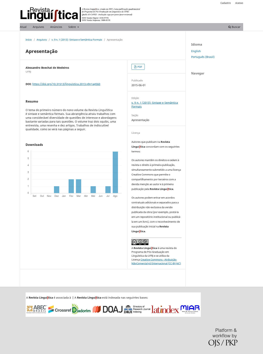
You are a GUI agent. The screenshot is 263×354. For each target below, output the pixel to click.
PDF (139, 66)
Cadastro (225, 3)
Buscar (235, 27)
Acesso (239, 3)
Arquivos (38, 27)
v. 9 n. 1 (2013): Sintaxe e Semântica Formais (77, 39)
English (196, 51)
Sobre (72, 27)
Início (29, 39)
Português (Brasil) (202, 57)
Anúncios (56, 27)
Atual (23, 27)
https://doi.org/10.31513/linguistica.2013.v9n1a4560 (66, 84)
